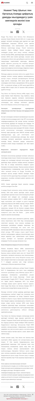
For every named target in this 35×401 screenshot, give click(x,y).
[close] (32, 394)
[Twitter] (23, 32)
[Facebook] (17, 32)
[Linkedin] (11, 32)
